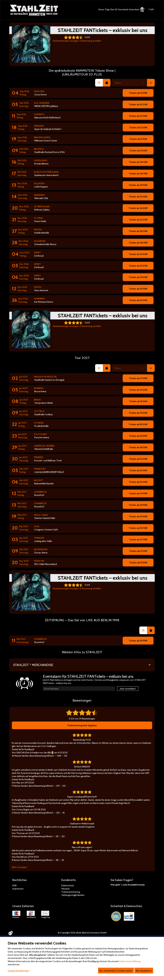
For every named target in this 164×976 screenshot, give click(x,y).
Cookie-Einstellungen (18, 970)
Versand (65, 888)
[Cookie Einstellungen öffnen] (10, 933)
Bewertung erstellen (91, 40)
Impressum (18, 888)
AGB (14, 885)
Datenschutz (67, 885)
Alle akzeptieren (144, 970)
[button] (99, 83)
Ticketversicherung (70, 891)
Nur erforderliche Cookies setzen (116, 970)
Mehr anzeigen (19, 867)
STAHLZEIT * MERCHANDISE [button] (33, 665)
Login (151, 9)
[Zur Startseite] (34, 10)
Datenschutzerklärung (129, 961)
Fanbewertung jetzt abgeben (82, 725)
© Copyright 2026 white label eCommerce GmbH (82, 932)
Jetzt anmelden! (128, 688)
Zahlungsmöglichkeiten (72, 895)
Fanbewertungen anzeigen (66, 40)
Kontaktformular (136, 884)
